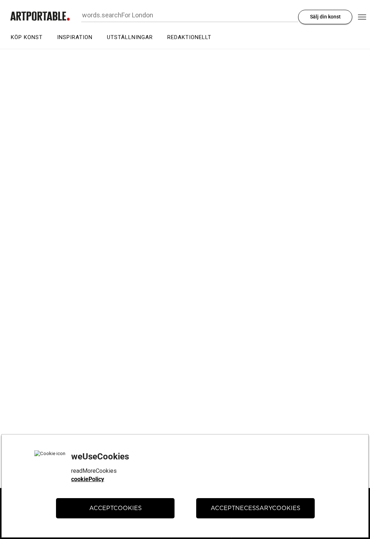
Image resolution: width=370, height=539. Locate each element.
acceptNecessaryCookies (255, 508)
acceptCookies (115, 508)
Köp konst (27, 37)
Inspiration (74, 37)
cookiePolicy (87, 479)
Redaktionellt (189, 37)
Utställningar (130, 37)
